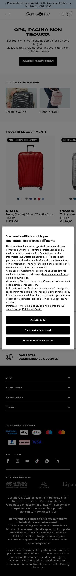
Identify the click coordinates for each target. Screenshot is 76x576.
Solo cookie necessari (38, 330)
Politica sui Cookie (18, 277)
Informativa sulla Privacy (55, 274)
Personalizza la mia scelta (38, 340)
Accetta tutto (38, 320)
